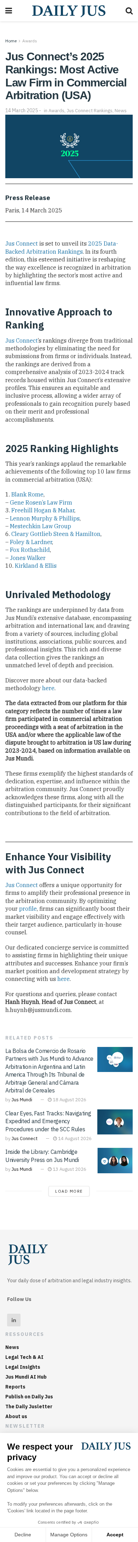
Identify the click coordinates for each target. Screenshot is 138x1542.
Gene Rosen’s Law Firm (41, 502)
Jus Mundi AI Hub (26, 1377)
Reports (15, 1387)
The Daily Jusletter (28, 1406)
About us (16, 1416)
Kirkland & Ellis (36, 565)
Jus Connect (21, 243)
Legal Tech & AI (24, 1357)
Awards (29, 40)
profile (28, 908)
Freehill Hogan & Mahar (42, 510)
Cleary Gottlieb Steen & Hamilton (55, 533)
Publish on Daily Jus (29, 1396)
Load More (69, 1191)
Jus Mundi (21, 1100)
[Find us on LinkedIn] (14, 1320)
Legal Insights (22, 1367)
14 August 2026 (74, 1139)
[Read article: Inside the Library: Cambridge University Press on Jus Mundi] (115, 1160)
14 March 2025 (21, 110)
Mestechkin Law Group (40, 526)
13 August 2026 (69, 1169)
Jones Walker (28, 557)
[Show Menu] (8, 10)
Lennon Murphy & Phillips (45, 518)
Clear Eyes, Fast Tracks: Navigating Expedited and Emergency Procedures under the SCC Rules (48, 1121)
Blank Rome (27, 494)
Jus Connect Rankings (90, 111)
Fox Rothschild (30, 549)
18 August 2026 (69, 1100)
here (48, 688)
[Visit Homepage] (68, 10)
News (121, 111)
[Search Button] (129, 10)
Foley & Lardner (31, 542)
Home (11, 40)
